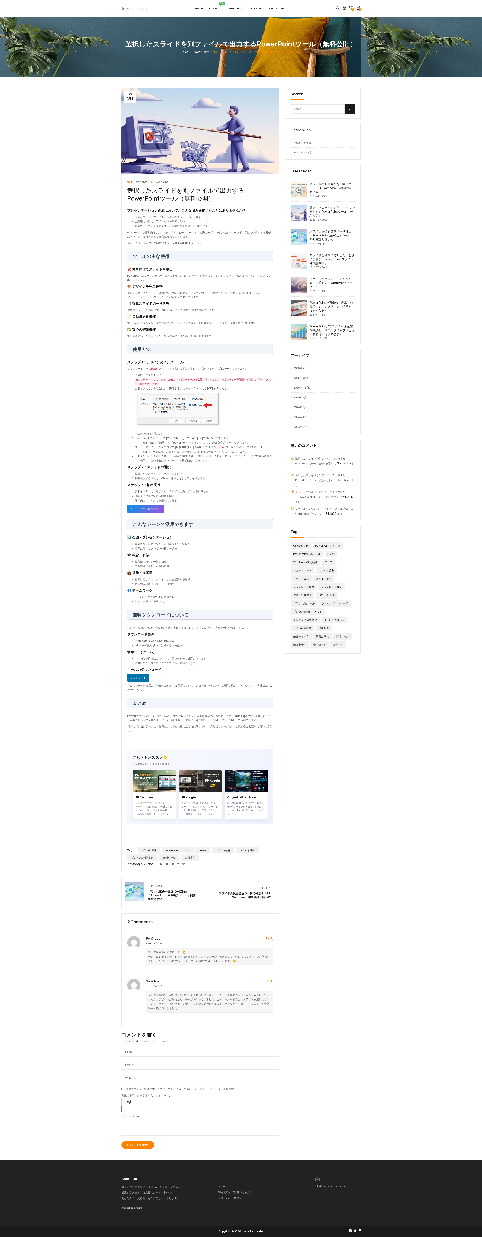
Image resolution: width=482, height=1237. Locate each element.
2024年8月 (300, 397)
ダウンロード (138, 678)
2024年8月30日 (318, 267)
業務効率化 (322, 636)
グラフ (328, 562)
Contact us (276, 8)
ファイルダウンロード (335, 603)
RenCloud (153, 938)
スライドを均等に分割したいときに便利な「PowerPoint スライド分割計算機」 (332, 259)
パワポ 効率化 (326, 595)
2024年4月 (300, 417)
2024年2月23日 (318, 338)
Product (215, 7)
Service (234, 8)
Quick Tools (255, 8)
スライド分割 (326, 570)
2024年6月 (300, 407)
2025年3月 (300, 378)
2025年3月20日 (318, 219)
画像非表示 (299, 644)
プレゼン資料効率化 (142, 857)
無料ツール (169, 857)
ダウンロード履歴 (303, 587)
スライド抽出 (247, 850)
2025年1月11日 (317, 243)
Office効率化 (149, 850)
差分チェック (301, 636)
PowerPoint (201, 52)
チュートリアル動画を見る (145, 509)
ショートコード (302, 570)
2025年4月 (300, 368)
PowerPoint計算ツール (307, 554)
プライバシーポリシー (231, 1198)
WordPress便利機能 (305, 562)
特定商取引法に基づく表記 (234, 1192)
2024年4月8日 (317, 314)
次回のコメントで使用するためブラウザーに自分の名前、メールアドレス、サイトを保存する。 (182, 1089)
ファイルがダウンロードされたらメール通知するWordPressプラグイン (332, 283)
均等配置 (323, 628)
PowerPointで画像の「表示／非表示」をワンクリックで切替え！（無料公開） (332, 306)
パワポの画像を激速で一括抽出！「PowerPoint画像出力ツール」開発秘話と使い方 (332, 235)
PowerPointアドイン (178, 850)
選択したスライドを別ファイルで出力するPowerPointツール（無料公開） (332, 212)
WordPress (300, 152)
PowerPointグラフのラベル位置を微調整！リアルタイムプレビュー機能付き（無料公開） (332, 330)
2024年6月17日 (317, 291)
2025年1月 (300, 387)
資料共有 (190, 857)
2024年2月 (300, 427)
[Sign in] (344, 8)
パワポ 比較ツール (304, 603)
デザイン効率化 (302, 595)
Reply (269, 938)
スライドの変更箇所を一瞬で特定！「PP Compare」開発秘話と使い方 (331, 188)
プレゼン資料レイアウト (307, 611)
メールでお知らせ (334, 620)
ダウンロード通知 (331, 587)
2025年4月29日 (318, 196)
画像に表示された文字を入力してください (146, 1095)
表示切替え (319, 644)
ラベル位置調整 (302, 628)
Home (199, 8)
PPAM (202, 850)
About (222, 1186)
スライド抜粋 (223, 850)
